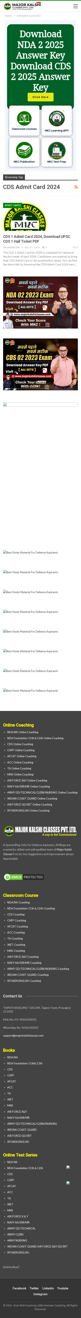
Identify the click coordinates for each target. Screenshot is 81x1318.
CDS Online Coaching (20, 744)
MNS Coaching (16, 950)
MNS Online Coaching (20, 774)
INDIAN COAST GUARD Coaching (28, 974)
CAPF (10, 1075)
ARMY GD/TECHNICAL (21, 1228)
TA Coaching (15, 938)
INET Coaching (16, 944)
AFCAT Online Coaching (21, 756)
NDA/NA (12, 1057)
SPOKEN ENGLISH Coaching (24, 980)
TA (9, 1093)
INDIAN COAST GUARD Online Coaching (32, 798)
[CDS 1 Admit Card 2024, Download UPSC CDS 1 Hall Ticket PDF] (25, 217)
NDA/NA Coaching (18, 902)
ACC (10, 1087)
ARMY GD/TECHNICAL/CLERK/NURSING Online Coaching (42, 792)
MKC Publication (24, 161)
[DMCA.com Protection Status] (24, 877)
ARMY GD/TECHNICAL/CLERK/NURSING (32, 1123)
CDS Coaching (16, 914)
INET (10, 1099)
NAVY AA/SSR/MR (18, 1117)
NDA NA (12, 1162)
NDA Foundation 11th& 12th (24, 1063)
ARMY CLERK (15, 1234)
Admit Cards (13, 205)
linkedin (48, 1288)
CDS (10, 1069)
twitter (34, 1288)
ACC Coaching (16, 932)
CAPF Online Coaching (20, 750)
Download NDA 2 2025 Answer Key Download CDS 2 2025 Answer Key (40, 60)
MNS (10, 1105)
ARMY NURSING (17, 1240)
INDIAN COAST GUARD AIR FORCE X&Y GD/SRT (37, 1246)
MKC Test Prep (56, 161)
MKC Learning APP (57, 130)
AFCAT (11, 1081)
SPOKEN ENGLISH (18, 1141)
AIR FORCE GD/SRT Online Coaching (29, 804)
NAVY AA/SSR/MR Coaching (24, 962)
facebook (19, 1288)
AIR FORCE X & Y (17, 1216)
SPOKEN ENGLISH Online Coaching (28, 810)
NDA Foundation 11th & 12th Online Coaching (35, 738)
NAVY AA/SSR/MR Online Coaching (28, 786)
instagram (40, 1294)
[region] (40, 95)
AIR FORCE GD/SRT (19, 1135)
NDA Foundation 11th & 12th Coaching (31, 908)
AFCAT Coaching (17, 926)
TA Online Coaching (19, 768)
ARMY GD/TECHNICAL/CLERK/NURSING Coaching (38, 968)
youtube (62, 1288)
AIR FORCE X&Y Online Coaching (27, 780)
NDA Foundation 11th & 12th (25, 1168)
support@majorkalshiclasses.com (23, 1035)
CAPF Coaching (16, 920)
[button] (40, 95)
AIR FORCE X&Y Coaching (23, 956)
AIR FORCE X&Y (17, 1111)
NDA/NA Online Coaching (22, 732)
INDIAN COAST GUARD (22, 1129)
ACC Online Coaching (20, 762)
